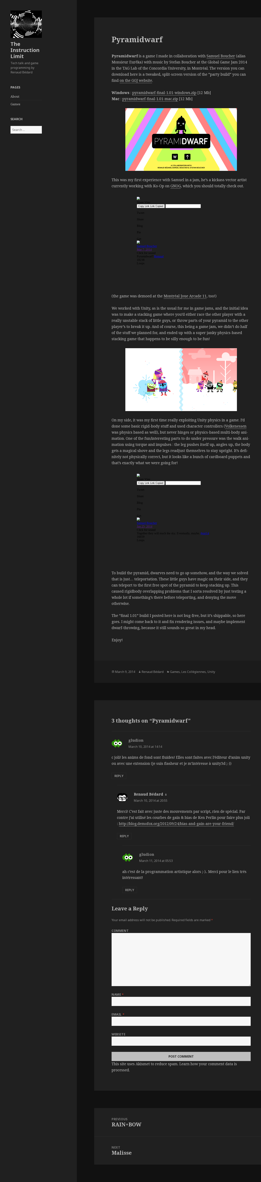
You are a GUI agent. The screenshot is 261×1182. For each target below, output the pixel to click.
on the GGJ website (136, 80)
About (15, 96)
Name (118, 994)
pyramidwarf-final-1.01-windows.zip (164, 92)
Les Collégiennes (193, 672)
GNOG (175, 185)
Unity (211, 672)
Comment (120, 931)
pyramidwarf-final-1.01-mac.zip (150, 98)
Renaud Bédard (153, 672)
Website (118, 1034)
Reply (118, 776)
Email (118, 1014)
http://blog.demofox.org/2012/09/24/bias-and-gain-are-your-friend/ (176, 823)
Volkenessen (235, 426)
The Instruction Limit (25, 50)
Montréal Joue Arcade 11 (185, 296)
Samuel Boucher (221, 56)
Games (15, 104)
